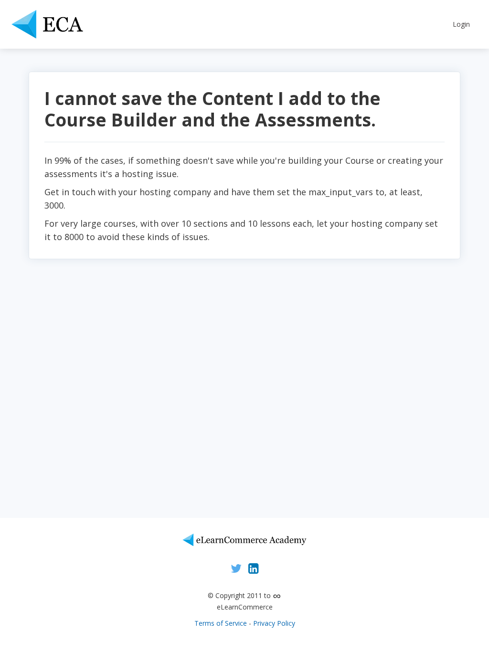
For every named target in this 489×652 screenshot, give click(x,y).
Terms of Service (220, 623)
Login (461, 24)
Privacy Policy (274, 623)
